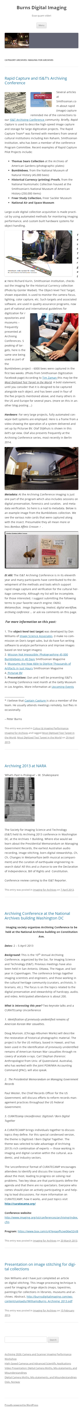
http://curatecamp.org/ (20, 1203)
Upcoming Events (63, 687)
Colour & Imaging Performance (50, 728)
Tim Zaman (50, 377)
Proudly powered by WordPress (21, 1405)
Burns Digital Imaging (42, 8)
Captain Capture (36, 700)
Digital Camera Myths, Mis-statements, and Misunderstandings (41, 1377)
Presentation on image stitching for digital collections (40, 1266)
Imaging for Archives (16, 733)
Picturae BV (14, 673)
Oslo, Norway (12, 1382)
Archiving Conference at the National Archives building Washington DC (37, 916)
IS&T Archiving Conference (27, 120)
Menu (41, 25)
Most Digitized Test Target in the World (39, 737)
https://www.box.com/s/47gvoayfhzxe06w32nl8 (48, 1231)
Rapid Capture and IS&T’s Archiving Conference (36, 80)
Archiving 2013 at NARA (25, 765)
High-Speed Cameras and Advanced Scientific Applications (38, 1363)
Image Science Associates (36, 636)
